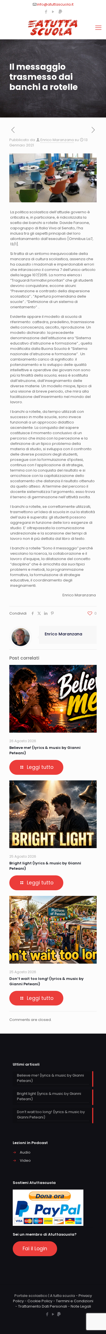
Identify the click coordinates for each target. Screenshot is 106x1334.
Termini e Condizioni (74, 1301)
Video (25, 1160)
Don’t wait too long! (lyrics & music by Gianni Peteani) (51, 1114)
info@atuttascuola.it (55, 4)
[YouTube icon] (53, 12)
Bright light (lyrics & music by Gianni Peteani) (49, 1096)
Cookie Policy (39, 1301)
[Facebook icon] (46, 12)
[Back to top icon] (94, 1322)
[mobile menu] (98, 28)
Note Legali (81, 1306)
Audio (25, 1152)
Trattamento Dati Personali (42, 1306)
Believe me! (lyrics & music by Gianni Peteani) (50, 1078)
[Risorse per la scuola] (53, 27)
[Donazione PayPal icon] (60, 12)
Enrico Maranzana (57, 139)
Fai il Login (35, 1248)
